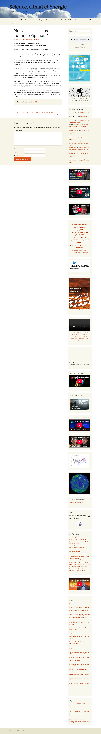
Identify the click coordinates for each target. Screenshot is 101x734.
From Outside (68, 20)
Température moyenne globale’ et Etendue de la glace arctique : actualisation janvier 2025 (78, 126)
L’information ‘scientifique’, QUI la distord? (79, 674)
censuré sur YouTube (78, 398)
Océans (87, 718)
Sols (78, 721)
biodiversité (72, 706)
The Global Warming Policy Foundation (80, 245)
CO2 (71, 708)
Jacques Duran (81, 714)
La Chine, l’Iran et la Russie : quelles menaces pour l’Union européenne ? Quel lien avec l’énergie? (79, 622)
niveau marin (79, 718)
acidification (71, 704)
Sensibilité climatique (73, 721)
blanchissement (84, 705)
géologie (72, 714)
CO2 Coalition (79, 244)
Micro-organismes (82, 716)
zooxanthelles (86, 721)
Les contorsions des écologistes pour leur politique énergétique (34, 112)
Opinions (84, 20)
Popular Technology (79, 231)
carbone (88, 705)
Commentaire (18, 130)
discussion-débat (28, 39)
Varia (55, 20)
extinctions (77, 711)
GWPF (88, 711)
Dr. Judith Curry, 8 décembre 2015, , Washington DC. (79, 336)
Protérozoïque (71, 719)
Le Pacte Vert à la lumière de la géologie (78, 562)
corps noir (79, 709)
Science (27, 20)
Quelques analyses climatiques (80, 252)
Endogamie (72, 603)
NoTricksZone (79, 229)
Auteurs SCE (19, 20)
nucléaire (84, 718)
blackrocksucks (73, 153)
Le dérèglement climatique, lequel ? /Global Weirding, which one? (79, 132)
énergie (75, 723)
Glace (86, 711)
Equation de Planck (84, 709)
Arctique (75, 704)
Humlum (77, 714)
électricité (71, 722)
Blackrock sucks (73, 130)
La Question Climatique (80, 237)
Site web (16, 155)
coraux (75, 709)
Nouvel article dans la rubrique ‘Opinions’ (79, 554)
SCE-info (37, 39)
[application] (79, 425)
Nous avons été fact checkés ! (52, 115)
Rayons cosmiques (78, 719)
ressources (83, 719)
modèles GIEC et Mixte (73, 718)
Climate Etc (80, 242)
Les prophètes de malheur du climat (77, 633)
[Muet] (85, 429)
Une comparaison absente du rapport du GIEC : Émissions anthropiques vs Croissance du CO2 (79, 570)
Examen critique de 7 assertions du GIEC (78, 539)
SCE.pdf (11, 23)
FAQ (61, 20)
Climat (34, 20)
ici (36, 102)
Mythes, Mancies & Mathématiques (80, 240)
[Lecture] (71, 429)
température (81, 721)
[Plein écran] (88, 429)
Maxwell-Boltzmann (73, 716)
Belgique (87, 704)
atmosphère (81, 704)
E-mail (16, 152)
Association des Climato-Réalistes (80, 239)
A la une (77, 20)
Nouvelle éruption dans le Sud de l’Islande (79, 537)
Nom (16, 149)
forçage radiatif (82, 711)
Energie (41, 20)
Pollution (48, 20)
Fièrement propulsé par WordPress (17, 730)
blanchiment (78, 705)
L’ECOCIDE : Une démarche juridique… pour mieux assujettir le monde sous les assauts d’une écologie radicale (79, 659)
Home (10, 20)
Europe (71, 711)
